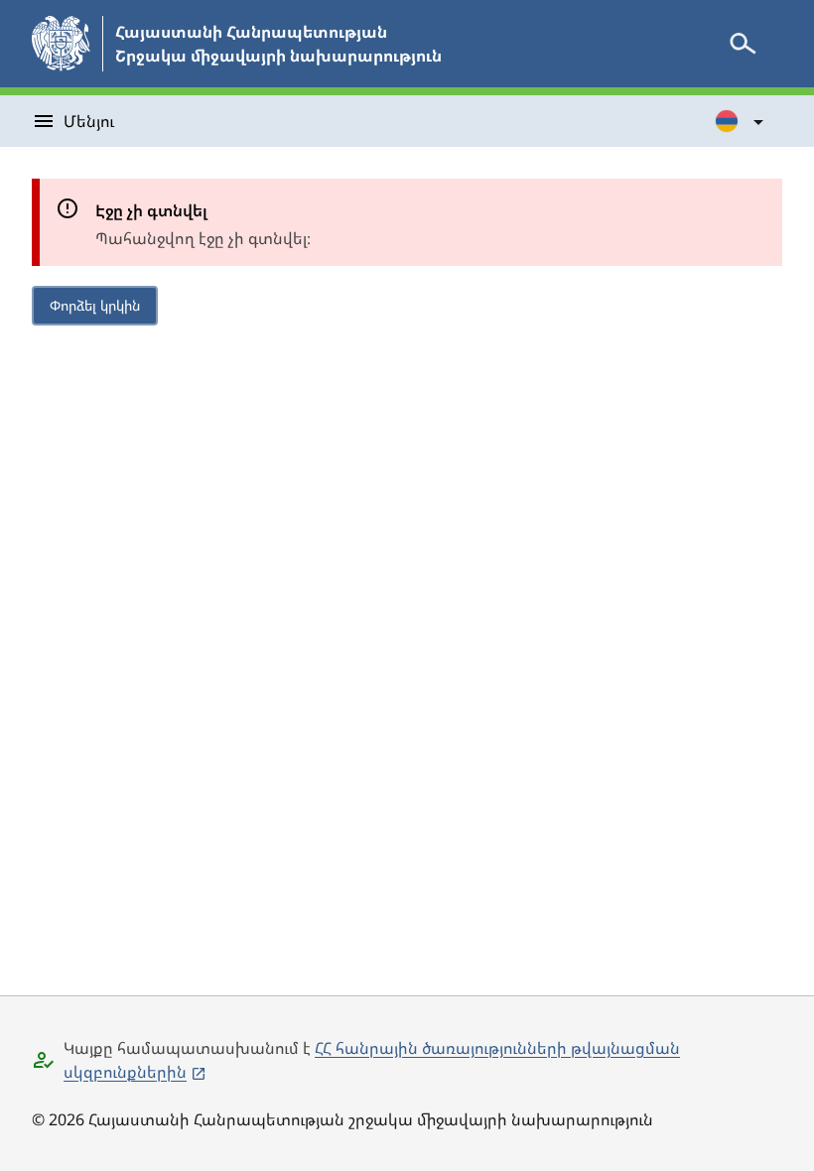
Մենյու (89, 121)
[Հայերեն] (740, 121)
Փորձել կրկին (95, 305)
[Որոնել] (742, 43)
